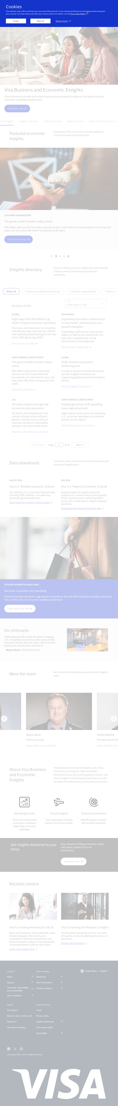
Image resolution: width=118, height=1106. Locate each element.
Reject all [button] (40, 21)
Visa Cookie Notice (78, 14)
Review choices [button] (62, 21)
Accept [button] (16, 21)
